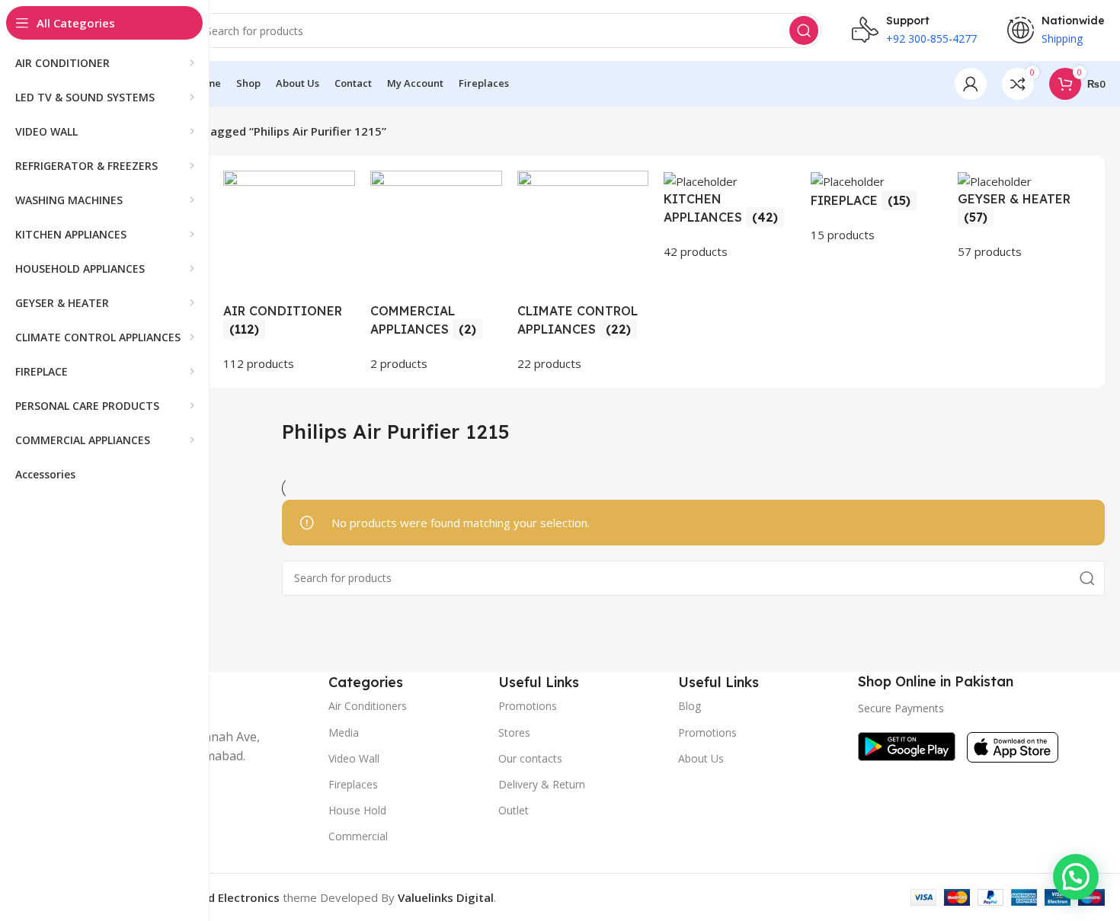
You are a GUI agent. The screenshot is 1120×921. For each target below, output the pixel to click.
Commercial (358, 836)
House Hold (357, 810)
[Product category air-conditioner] (289, 272)
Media (343, 732)
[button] (1076, 877)
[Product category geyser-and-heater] (1023, 216)
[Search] (803, 30)
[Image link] (906, 745)
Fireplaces (353, 784)
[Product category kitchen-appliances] (729, 216)
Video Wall (353, 758)
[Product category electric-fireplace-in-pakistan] (876, 207)
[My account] (970, 84)
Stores (514, 732)
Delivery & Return (541, 784)
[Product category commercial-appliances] (436, 272)
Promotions (707, 732)
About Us (701, 758)
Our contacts (530, 758)
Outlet (513, 810)
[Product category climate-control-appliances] (583, 272)
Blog (689, 706)
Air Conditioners (367, 706)
